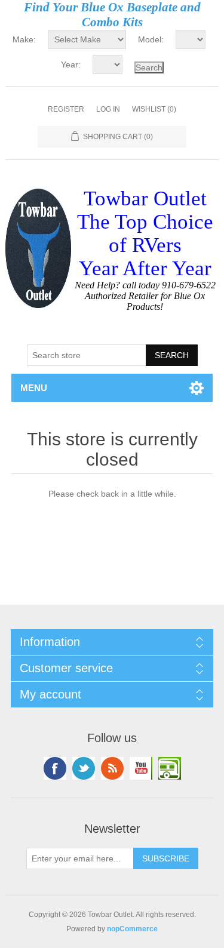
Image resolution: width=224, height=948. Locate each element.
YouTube (141, 768)
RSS (112, 768)
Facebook (55, 768)
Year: (71, 64)
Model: (151, 39)
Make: (24, 39)
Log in (108, 109)
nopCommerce (132, 929)
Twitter (83, 768)
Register (66, 109)
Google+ (169, 768)
